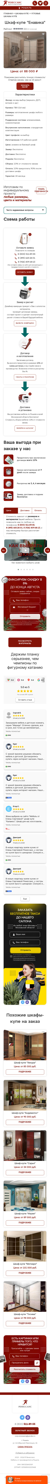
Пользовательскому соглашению (20, 624)
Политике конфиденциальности (27, 622)
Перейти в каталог (25, 428)
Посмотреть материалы (25, 642)
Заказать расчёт (25, 86)
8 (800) (25, 1424)
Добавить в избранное (25, 1453)
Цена (8, 511)
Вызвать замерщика (25, 323)
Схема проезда (25, 1447)
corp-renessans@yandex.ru (25, 1436)
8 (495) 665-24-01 (26, 258)
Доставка (24, 511)
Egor (15, 775)
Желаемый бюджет (27, 607)
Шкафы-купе (22, 14)
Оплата (38, 511)
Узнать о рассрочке (25, 377)
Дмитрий (17, 869)
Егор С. (16, 806)
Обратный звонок (25, 1431)
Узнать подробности (41, 190)
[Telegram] (23, 1002)
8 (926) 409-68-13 (26, 262)
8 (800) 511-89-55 (26, 254)
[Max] (27, 1002)
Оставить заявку (25, 272)
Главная (8, 14)
